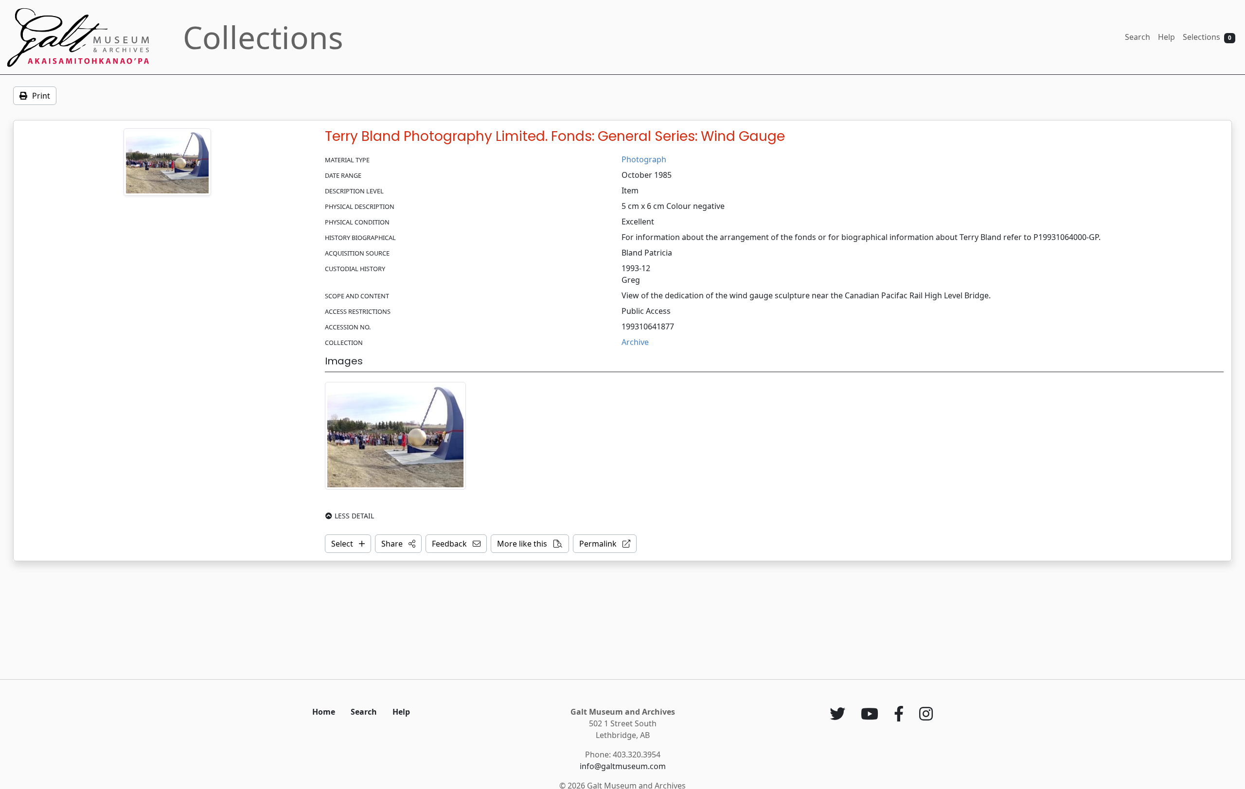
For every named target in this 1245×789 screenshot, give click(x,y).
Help (1166, 37)
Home (323, 711)
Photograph (644, 159)
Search (1137, 37)
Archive (635, 342)
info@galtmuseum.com (623, 766)
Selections (1207, 37)
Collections (263, 37)
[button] (398, 543)
